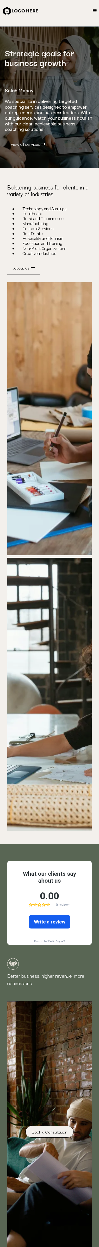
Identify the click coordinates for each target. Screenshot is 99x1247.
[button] (95, 10)
